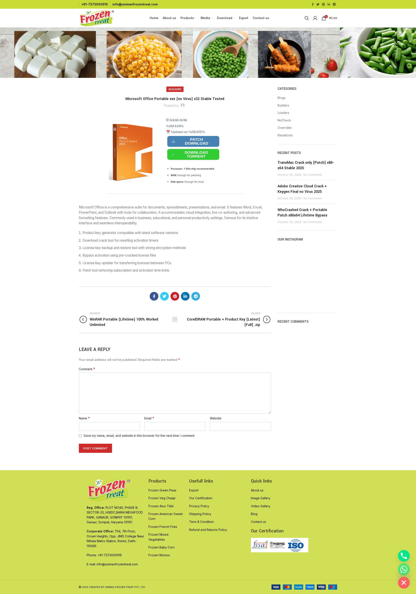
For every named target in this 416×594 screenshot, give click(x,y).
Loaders (283, 113)
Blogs (282, 98)
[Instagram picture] (287, 255)
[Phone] (404, 556)
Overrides (285, 127)
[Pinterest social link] (323, 4)
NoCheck (284, 120)
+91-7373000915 (94, 4)
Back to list (175, 319)
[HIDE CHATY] (404, 583)
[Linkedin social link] (329, 4)
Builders (175, 89)
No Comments (312, 174)
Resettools (285, 135)
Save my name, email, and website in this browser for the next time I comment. (139, 435)
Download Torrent (196, 154)
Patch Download (196, 141)
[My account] (315, 18)
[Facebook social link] (312, 4)
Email (149, 418)
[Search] (306, 18)
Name (84, 418)
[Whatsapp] (404, 569)
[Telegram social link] (334, 4)
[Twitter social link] (318, 4)
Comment (87, 369)
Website (215, 418)
